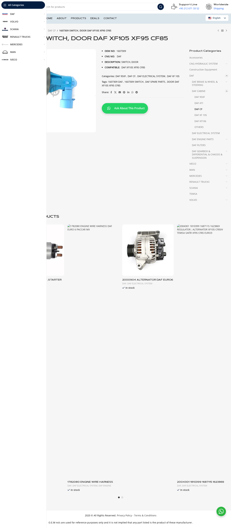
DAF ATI (198, 103)
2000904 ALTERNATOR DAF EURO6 (147, 280)
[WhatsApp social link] (132, 92)
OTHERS (199, 127)
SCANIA (193, 187)
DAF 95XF (121, 76)
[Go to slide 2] (122, 497)
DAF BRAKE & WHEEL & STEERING (205, 83)
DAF (191, 75)
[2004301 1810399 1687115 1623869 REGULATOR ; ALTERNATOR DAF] (202, 351)
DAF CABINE (198, 91)
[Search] (160, 7)
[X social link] (115, 92)
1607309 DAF (115, 81)
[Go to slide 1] (119, 497)
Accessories (196, 57)
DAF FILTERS (199, 145)
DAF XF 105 (173, 76)
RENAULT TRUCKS (199, 181)
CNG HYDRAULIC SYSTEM (203, 63)
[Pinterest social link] (124, 92)
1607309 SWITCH (133, 81)
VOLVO (193, 199)
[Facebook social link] (111, 92)
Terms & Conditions (145, 515)
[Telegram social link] (136, 92)
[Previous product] (218, 31)
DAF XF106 (200, 121)
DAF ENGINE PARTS (203, 139)
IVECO (192, 163)
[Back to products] (222, 31)
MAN (192, 169)
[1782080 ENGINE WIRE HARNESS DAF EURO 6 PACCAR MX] (93, 351)
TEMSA (193, 193)
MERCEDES (195, 175)
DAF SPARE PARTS (155, 81)
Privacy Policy (124, 515)
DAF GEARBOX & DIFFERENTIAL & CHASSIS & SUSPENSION (207, 154)
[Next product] (226, 31)
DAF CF (52, 30)
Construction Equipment (203, 69)
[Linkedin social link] (128, 92)
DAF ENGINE (105, 485)
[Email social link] (120, 92)
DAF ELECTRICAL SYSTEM (151, 76)
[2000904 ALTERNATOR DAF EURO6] (148, 250)
